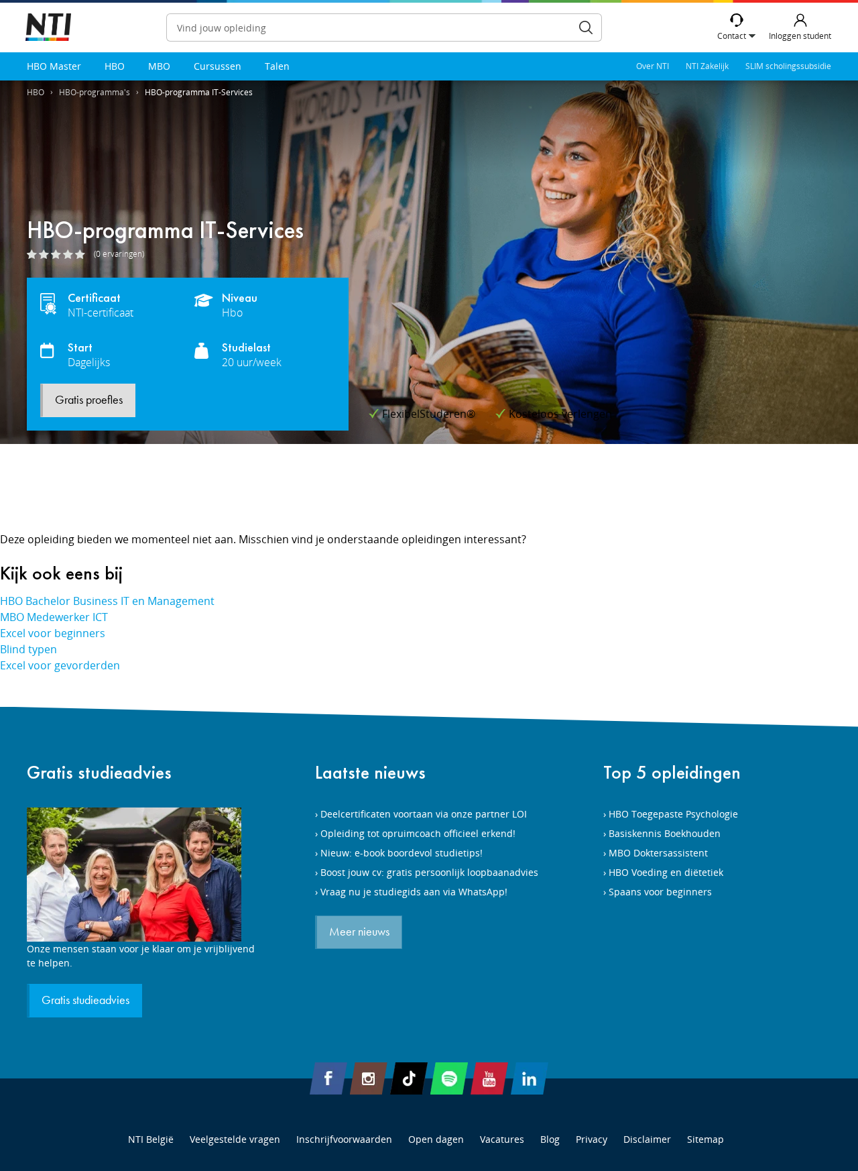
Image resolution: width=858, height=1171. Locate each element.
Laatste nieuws (370, 772)
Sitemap (705, 1139)
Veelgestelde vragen (235, 1139)
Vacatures (502, 1139)
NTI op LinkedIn (529, 1078)
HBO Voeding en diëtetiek (666, 872)
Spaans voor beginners (660, 891)
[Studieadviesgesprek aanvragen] (141, 874)
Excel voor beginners (52, 633)
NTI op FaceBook (328, 1078)
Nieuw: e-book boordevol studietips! (401, 852)
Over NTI (652, 66)
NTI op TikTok (409, 1078)
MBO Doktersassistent (658, 852)
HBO (115, 66)
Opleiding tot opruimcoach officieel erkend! (417, 833)
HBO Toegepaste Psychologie (673, 813)
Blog (550, 1139)
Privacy (591, 1139)
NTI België (151, 1139)
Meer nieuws (359, 932)
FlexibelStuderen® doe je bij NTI (48, 27)
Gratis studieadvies (99, 772)
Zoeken (586, 27)
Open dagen (436, 1139)
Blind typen (28, 649)
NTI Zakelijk (707, 66)
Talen (277, 66)
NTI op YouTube (489, 1078)
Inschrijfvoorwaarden (344, 1139)
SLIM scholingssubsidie (788, 66)
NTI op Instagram (368, 1078)
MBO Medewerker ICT (54, 617)
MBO (159, 66)
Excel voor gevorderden (60, 665)
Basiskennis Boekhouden (665, 833)
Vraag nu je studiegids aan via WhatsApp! (413, 891)
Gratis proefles (89, 400)
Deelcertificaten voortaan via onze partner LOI (423, 813)
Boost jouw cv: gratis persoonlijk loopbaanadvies (429, 872)
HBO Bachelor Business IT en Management (107, 601)
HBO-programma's (94, 92)
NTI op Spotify (449, 1078)
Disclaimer (647, 1139)
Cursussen (217, 66)
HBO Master (54, 66)
